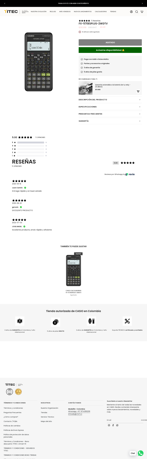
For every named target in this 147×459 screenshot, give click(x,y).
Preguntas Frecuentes (12, 412)
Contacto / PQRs (10, 421)
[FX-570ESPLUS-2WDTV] (73, 270)
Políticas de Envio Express (14, 430)
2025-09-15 (16, 184)
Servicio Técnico (47, 417)
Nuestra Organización (49, 408)
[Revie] (130, 174)
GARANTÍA (84, 121)
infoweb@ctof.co (75, 414)
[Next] (142, 3)
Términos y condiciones (13, 408)
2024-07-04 (17, 222)
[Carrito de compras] (142, 12)
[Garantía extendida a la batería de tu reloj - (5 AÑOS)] (85, 88)
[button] (53, 11)
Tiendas (44, 412)
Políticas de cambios (12, 426)
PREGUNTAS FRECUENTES (90, 114)
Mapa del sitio (46, 421)
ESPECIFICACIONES (88, 106)
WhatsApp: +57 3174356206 (79, 411)
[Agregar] (138, 91)
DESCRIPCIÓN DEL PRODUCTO (93, 99)
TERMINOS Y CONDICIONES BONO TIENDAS (20, 455)
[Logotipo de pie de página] (14, 389)
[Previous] (5, 3)
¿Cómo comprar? (11, 417)
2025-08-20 (17, 203)
